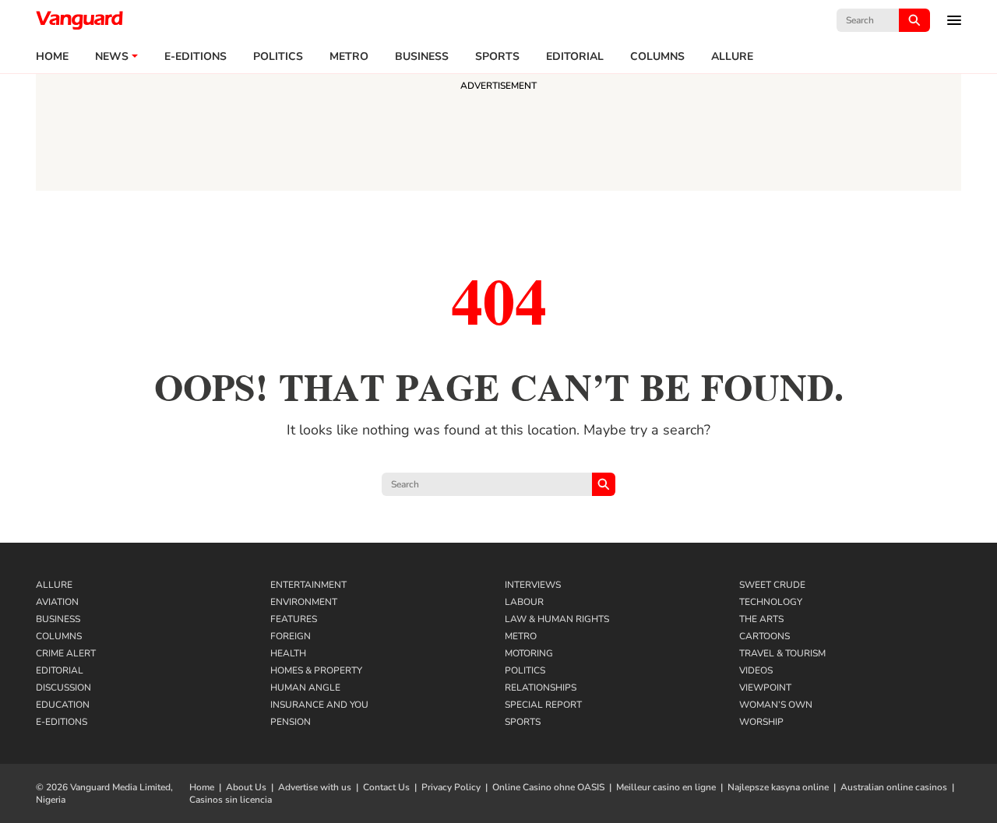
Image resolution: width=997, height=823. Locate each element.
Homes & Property (316, 670)
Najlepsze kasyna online (778, 787)
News (112, 57)
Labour (524, 602)
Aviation (57, 602)
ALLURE (732, 57)
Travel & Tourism (782, 653)
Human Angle (305, 687)
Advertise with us (314, 787)
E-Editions (61, 722)
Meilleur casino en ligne (666, 787)
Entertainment (308, 585)
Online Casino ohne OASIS (548, 787)
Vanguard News (79, 20)
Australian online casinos (893, 787)
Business (422, 57)
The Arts (761, 619)
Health (288, 653)
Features (293, 619)
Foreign (290, 636)
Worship (761, 722)
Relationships (540, 687)
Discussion (63, 687)
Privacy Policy (451, 787)
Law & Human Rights (557, 619)
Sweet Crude (772, 585)
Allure (54, 585)
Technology (770, 602)
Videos (756, 670)
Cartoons (764, 636)
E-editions (195, 57)
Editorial (575, 57)
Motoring (529, 653)
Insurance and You (319, 704)
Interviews (533, 585)
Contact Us (386, 787)
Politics (278, 57)
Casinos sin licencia (230, 799)
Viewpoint (765, 687)
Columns (657, 57)
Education (63, 704)
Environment (303, 602)
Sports (497, 57)
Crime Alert (66, 653)
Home (52, 57)
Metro (348, 57)
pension (290, 722)
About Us (246, 787)
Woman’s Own (775, 704)
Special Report (543, 704)
